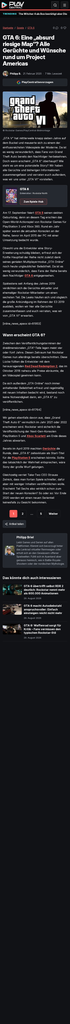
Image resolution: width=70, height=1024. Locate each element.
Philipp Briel (25, 537)
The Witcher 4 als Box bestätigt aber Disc (43, 13)
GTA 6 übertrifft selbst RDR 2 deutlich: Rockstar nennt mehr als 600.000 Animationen (44, 589)
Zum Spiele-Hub (33, 201)
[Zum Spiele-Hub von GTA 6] (11, 196)
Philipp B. (15, 73)
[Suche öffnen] (55, 5)
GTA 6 (31, 27)
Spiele (20, 27)
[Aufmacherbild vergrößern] (35, 110)
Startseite (8, 27)
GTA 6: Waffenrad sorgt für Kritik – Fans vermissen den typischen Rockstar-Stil (42, 629)
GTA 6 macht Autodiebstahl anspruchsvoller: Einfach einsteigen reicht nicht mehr (43, 609)
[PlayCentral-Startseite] (13, 5)
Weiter (53, 513)
